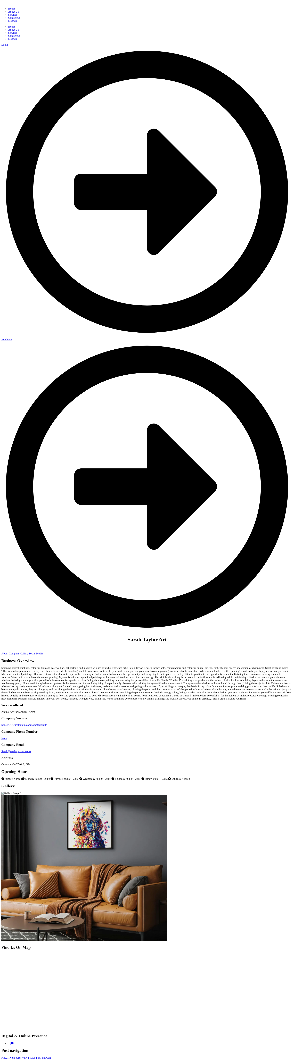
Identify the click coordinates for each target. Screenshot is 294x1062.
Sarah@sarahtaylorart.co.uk (16, 751)
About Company (10, 653)
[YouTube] (12, 1043)
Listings (12, 38)
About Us (13, 29)
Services (12, 32)
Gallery (24, 653)
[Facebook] (9, 1043)
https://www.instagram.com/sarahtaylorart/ (24, 724)
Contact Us (14, 35)
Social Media (36, 653)
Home (11, 26)
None (4, 738)
